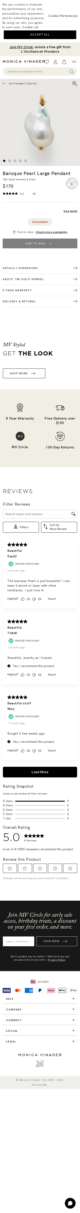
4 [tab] (20, 161)
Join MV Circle (21, 47)
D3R (44, 1085)
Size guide (70, 211)
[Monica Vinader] (25, 61)
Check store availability (51, 232)
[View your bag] (64, 62)
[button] (63, 15)
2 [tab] (10, 161)
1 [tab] (4, 161)
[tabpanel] (40, 122)
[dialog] (40, 21)
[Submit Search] (71, 71)
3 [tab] (15, 161)
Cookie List (30, 27)
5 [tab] (26, 161)
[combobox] (37, 72)
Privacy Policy (57, 960)
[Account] (55, 62)
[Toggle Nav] (74, 61)
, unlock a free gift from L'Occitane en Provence (40, 49)
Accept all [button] (40, 34)
